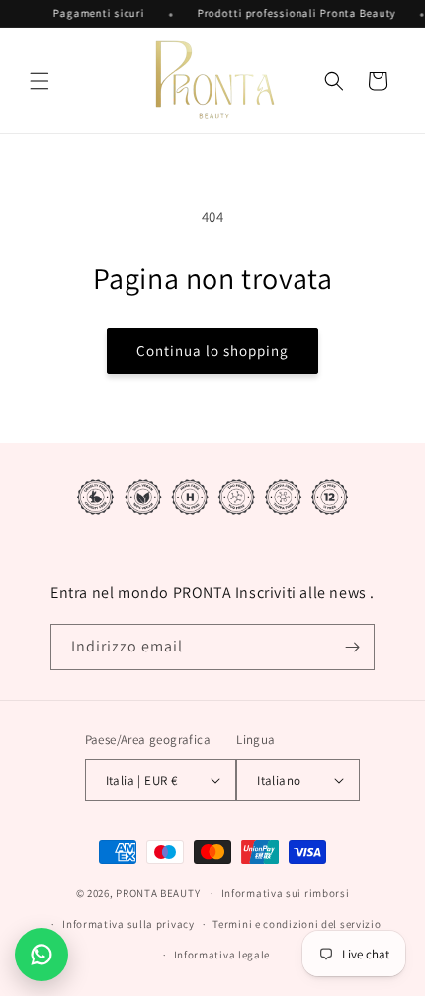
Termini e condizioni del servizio (296, 924)
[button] (39, 81)
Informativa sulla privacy (128, 924)
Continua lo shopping (212, 351)
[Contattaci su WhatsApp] (41, 954)
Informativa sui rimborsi (285, 893)
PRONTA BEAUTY (158, 893)
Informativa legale (222, 954)
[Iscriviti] (352, 647)
